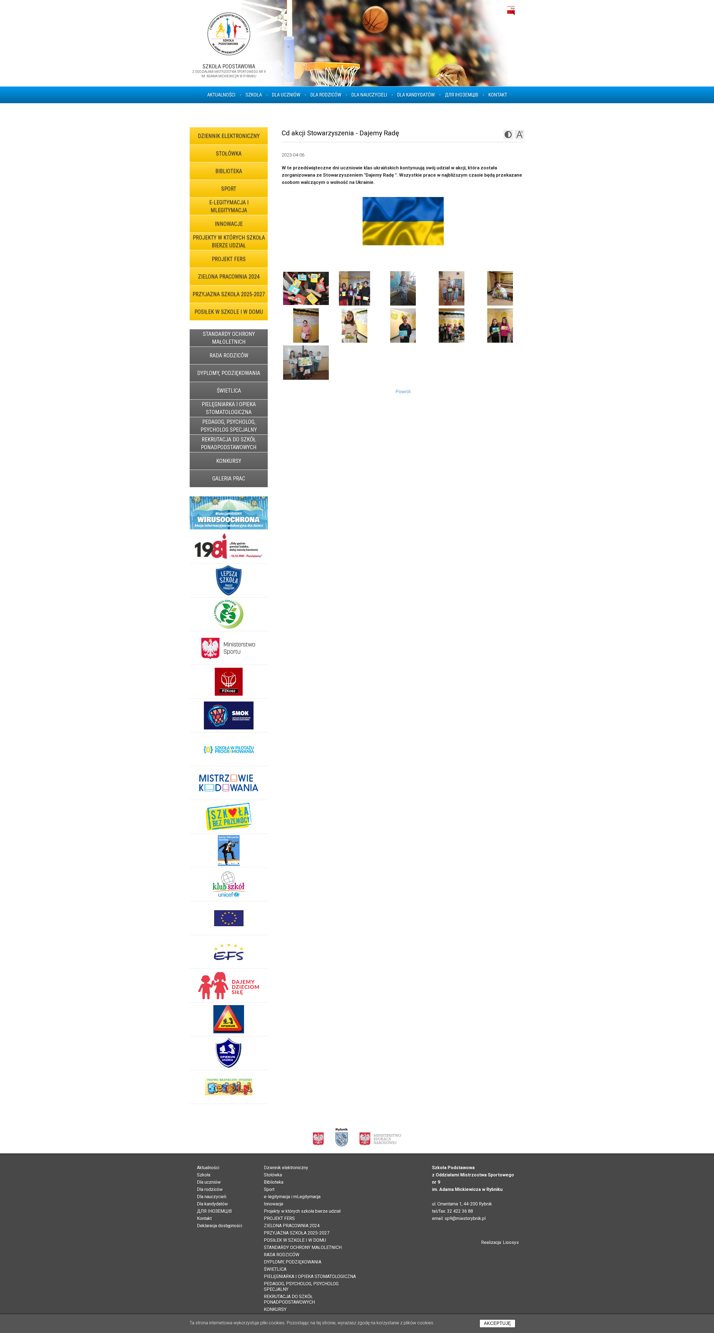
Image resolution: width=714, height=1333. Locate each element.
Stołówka (229, 153)
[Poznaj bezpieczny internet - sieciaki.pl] (229, 1087)
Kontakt (497, 95)
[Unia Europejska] (229, 918)
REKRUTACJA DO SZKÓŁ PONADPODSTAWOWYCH (229, 443)
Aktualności (221, 95)
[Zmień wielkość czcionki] (519, 134)
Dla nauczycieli (369, 95)
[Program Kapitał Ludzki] (229, 952)
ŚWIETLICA (229, 390)
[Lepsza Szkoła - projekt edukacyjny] (229, 580)
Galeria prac (228, 478)
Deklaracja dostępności (219, 1225)
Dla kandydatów (416, 95)
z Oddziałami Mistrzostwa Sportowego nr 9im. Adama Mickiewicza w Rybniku (229, 71)
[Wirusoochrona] (229, 513)
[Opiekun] (229, 1019)
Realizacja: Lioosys (500, 1242)
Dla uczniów (286, 95)
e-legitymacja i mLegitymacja (229, 206)
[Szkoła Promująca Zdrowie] (229, 614)
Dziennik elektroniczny (229, 136)
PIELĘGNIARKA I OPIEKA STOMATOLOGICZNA (229, 408)
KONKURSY (228, 461)
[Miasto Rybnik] (341, 1137)
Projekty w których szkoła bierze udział (229, 241)
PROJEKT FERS (229, 259)
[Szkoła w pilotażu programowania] (229, 749)
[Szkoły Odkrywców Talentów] (229, 851)
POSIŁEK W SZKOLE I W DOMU (228, 311)
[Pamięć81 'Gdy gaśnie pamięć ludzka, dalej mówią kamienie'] (229, 547)
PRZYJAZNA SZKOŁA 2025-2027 (228, 294)
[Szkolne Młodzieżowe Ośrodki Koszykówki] (229, 715)
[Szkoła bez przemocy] (229, 817)
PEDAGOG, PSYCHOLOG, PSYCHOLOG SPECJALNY (229, 426)
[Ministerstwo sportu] (229, 648)
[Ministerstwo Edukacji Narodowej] (380, 1138)
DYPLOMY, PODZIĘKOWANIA (228, 373)
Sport (228, 188)
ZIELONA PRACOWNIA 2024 (229, 276)
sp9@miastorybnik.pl (465, 1218)
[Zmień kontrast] (508, 134)
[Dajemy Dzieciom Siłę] (229, 986)
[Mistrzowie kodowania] (229, 783)
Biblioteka (228, 171)
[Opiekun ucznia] (229, 1053)
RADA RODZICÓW (228, 355)
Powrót (403, 391)
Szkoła (253, 95)
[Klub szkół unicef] (229, 884)
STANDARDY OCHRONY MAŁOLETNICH (229, 338)
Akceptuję (497, 1323)
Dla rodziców (325, 95)
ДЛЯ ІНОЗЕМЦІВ (461, 95)
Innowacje (229, 223)
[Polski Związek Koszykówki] (229, 682)
